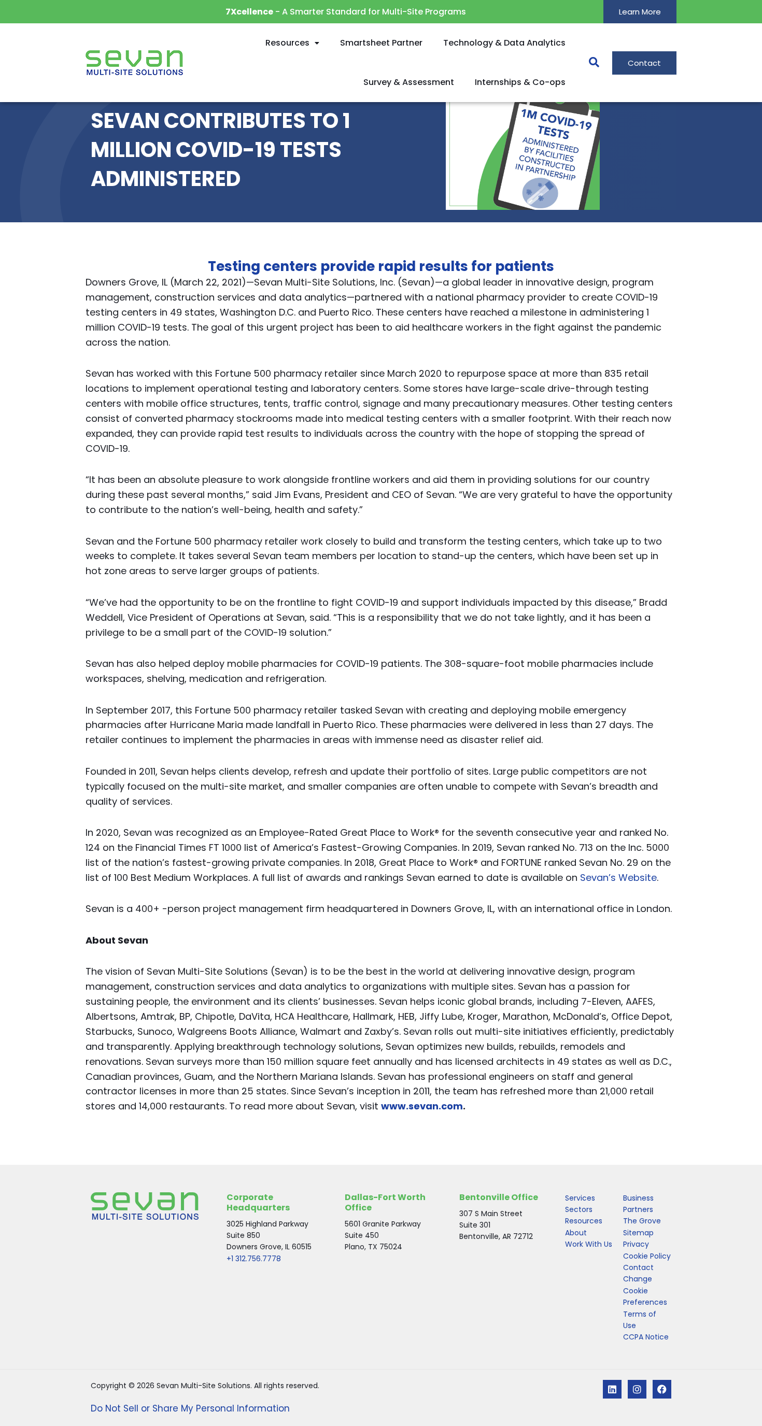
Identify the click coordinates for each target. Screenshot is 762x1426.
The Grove (642, 1221)
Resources (287, 43)
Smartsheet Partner (381, 43)
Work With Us (588, 1244)
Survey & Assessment (408, 82)
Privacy (636, 1244)
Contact (638, 1267)
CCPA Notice (646, 1337)
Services (580, 1198)
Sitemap (638, 1233)
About (576, 1233)
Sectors (578, 1209)
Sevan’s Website (618, 877)
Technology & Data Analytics (504, 43)
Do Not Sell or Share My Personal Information (190, 1408)
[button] (588, 62)
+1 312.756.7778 (254, 1258)
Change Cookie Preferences (645, 1290)
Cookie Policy (647, 1256)
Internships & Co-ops (520, 82)
